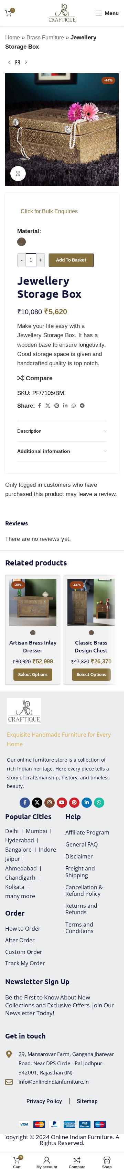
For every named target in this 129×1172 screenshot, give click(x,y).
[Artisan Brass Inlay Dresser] (32, 602)
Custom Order (23, 952)
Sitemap (87, 1101)
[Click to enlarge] (18, 173)
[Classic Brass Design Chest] (91, 602)
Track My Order (25, 963)
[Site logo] (62, 12)
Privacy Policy (44, 1101)
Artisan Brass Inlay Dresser (32, 646)
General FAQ (81, 844)
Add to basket (71, 260)
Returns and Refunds (81, 909)
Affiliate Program (87, 832)
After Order (20, 940)
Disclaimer (79, 856)
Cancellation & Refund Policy (84, 890)
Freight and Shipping (80, 872)
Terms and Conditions (79, 928)
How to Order (23, 928)
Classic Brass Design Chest (91, 646)
